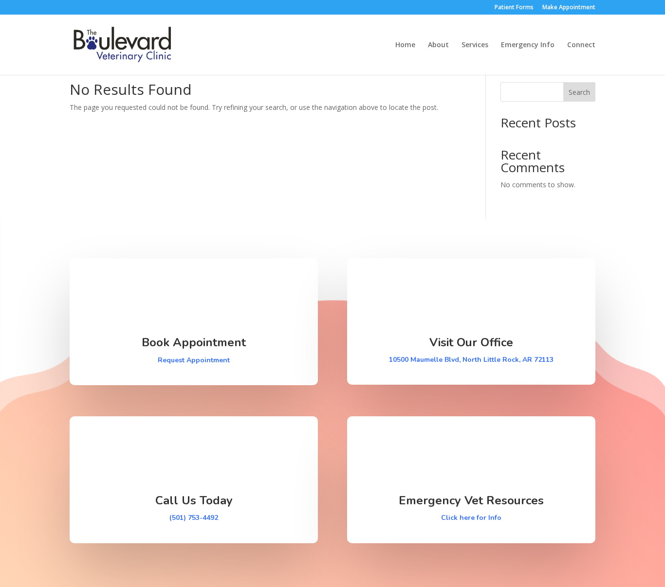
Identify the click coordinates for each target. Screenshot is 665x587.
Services (475, 45)
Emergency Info (527, 45)
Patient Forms (514, 7)
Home (405, 45)
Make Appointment (568, 7)
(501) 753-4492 (193, 517)
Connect (581, 45)
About (438, 45)
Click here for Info (471, 517)
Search (579, 92)
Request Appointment (194, 360)
